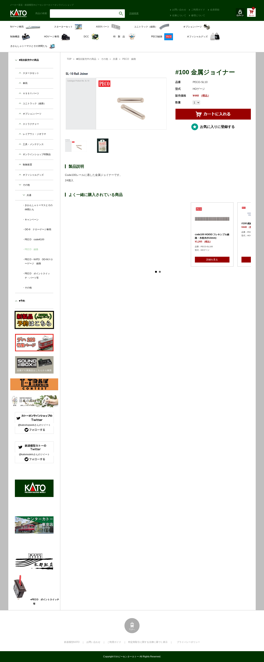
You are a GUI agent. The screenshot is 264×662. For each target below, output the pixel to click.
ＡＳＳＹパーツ (31, 93)
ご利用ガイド (198, 9)
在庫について (179, 15)
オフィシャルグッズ (33, 175)
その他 (104, 59)
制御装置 (27, 164)
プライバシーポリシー (188, 642)
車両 (25, 83)
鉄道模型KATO (71, 642)
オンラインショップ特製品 (37, 154)
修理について (198, 15)
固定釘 (167, 234)
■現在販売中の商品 (86, 59)
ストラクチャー (31, 124)
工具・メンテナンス (33, 144)
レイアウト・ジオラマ (34, 134)
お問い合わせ (179, 9)
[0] (251, 14)
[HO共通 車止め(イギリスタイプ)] (227, 213)
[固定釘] (181, 219)
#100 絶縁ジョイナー (129, 223)
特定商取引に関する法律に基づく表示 (148, 642)
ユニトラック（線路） (34, 103)
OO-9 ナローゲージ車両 (38, 229)
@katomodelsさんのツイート (34, 454)
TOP (69, 59)
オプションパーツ (32, 113)
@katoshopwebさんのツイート (34, 425)
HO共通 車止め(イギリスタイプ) (227, 223)
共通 (115, 59)
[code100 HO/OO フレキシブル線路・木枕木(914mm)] (88, 219)
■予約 (22, 300)
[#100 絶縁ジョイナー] (135, 213)
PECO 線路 (129, 59)
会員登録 (214, 9)
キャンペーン (32, 219)
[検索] (121, 13)
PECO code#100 (34, 239)
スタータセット (31, 73)
